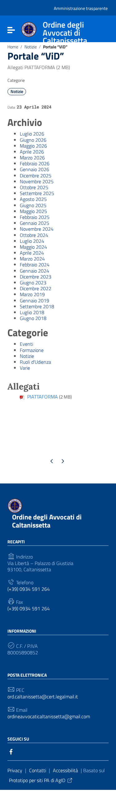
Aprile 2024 (32, 252)
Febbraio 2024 (34, 264)
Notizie (30, 46)
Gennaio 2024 (34, 270)
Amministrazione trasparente (81, 8)
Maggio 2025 (33, 211)
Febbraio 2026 (34, 163)
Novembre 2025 (37, 181)
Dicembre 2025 (35, 175)
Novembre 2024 (37, 229)
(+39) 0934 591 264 (28, 589)
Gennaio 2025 (34, 223)
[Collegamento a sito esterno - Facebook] (11, 751)
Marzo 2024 (32, 258)
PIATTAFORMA (42, 396)
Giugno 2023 (33, 282)
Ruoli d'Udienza (35, 362)
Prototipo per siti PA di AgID (37, 780)
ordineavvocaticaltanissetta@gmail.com (48, 716)
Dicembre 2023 (35, 276)
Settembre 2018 (37, 306)
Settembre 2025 (37, 193)
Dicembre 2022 (35, 288)
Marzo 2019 (32, 294)
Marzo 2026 (32, 157)
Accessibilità (65, 770)
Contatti (37, 770)
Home (12, 46)
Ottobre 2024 (34, 235)
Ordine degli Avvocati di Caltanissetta (47, 521)
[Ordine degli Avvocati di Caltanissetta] (29, 29)
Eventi (26, 344)
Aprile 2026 (32, 151)
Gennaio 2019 (34, 300)
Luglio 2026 (32, 133)
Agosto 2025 (33, 199)
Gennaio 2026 (34, 169)
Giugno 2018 (33, 318)
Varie (25, 368)
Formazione (32, 350)
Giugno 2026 (33, 140)
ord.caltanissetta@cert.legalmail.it (42, 697)
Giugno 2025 (33, 205)
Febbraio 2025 (34, 217)
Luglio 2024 (32, 241)
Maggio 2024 (33, 247)
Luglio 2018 (32, 312)
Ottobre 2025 (34, 187)
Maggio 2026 (33, 145)
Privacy (14, 770)
